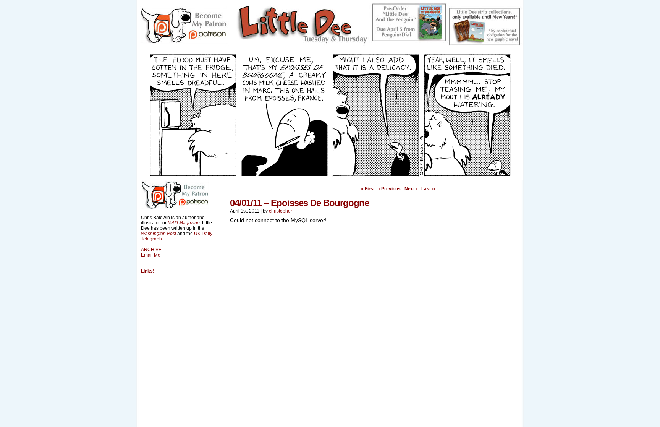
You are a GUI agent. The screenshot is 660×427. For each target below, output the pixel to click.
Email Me (150, 255)
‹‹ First (368, 189)
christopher (280, 211)
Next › (410, 189)
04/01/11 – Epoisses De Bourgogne (299, 203)
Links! (147, 271)
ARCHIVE (151, 249)
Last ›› (428, 189)
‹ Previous (390, 189)
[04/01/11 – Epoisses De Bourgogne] (330, 175)
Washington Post (158, 233)
